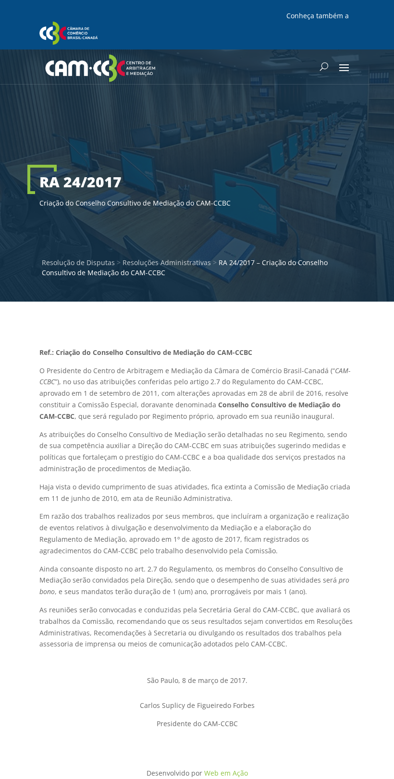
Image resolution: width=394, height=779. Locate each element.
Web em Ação (226, 773)
